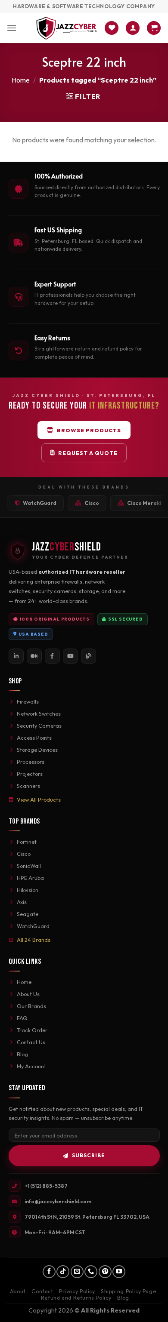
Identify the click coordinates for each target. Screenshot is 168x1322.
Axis (22, 901)
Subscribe (88, 1155)
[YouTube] (70, 656)
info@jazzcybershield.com (58, 1201)
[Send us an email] (77, 1271)
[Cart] (154, 28)
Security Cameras (39, 725)
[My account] (133, 28)
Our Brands (31, 1005)
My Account (31, 1066)
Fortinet (27, 841)
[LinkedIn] (16, 656)
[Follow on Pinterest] (105, 1271)
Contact (42, 1291)
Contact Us (31, 1042)
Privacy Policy (77, 1291)
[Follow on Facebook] (49, 1271)
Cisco (24, 853)
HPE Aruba (30, 877)
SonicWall (29, 865)
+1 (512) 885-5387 (46, 1186)
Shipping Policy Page (128, 1291)
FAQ (22, 1018)
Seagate (27, 913)
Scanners (28, 785)
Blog (22, 1054)
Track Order (32, 1030)
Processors (30, 761)
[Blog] (88, 656)
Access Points (34, 737)
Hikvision (27, 889)
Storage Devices (37, 749)
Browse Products (89, 430)
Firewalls (28, 701)
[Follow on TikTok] (62, 1271)
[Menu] (11, 27)
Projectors (30, 773)
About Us (28, 993)
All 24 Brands (33, 939)
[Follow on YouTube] (118, 1271)
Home (21, 80)
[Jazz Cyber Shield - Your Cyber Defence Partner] (66, 28)
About (18, 1291)
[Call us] (90, 1271)
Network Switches (39, 713)
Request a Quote (88, 452)
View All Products (39, 799)
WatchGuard (33, 925)
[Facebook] (52, 656)
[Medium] (34, 656)
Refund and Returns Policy (76, 1297)
